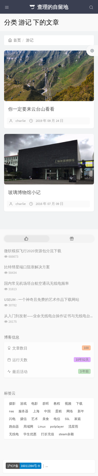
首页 (17, 40)
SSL (67, 419)
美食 (45, 419)
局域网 (28, 426)
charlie (21, 120)
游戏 (23, 403)
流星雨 (73, 426)
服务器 (23, 411)
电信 (57, 419)
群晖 (45, 403)
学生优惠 (29, 434)
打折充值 (47, 434)
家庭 (77, 419)
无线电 (14, 434)
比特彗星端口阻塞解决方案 (27, 267)
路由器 (14, 426)
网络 (69, 411)
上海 (36, 411)
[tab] (26, 239)
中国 (47, 411)
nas (11, 411)
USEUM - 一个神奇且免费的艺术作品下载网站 (41, 299)
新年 (81, 411)
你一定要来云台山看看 (31, 109)
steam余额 (66, 434)
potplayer (57, 426)
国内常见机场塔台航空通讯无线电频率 (36, 283)
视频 (68, 403)
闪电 (12, 419)
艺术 (34, 419)
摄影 (12, 403)
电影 (34, 403)
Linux (41, 426)
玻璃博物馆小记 (24, 192)
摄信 (23, 419)
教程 (57, 403)
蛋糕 (58, 411)
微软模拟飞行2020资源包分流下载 (32, 250)
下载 (79, 403)
